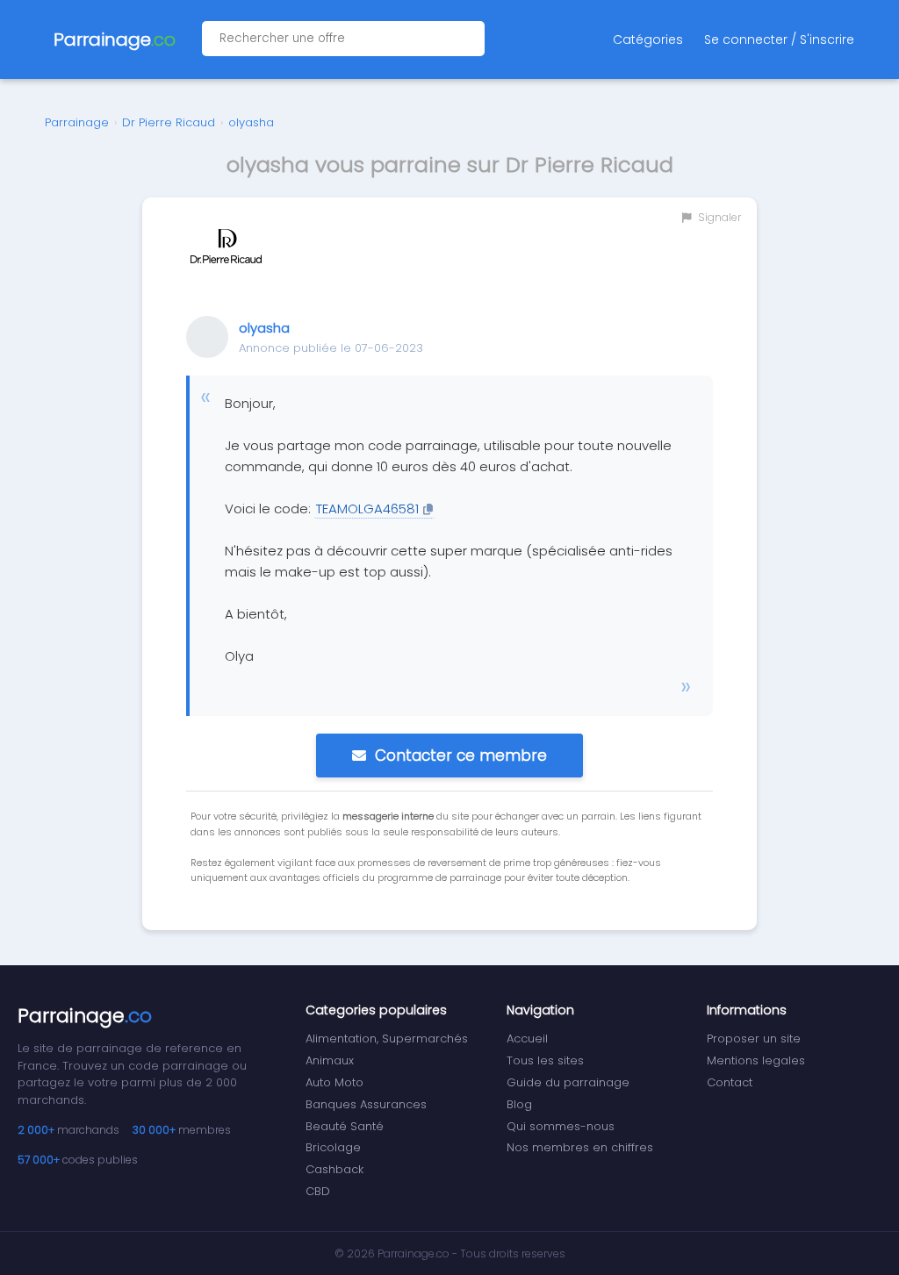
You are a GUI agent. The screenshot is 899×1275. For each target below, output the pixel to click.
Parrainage (77, 122)
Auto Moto (334, 1082)
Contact (729, 1082)
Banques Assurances (366, 1104)
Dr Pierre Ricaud (168, 122)
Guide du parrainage (568, 1082)
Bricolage (333, 1147)
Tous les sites (545, 1060)
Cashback (334, 1169)
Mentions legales (756, 1060)
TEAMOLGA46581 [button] (367, 508)
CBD (318, 1191)
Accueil (527, 1038)
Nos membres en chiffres (580, 1147)
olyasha (251, 122)
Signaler (718, 217)
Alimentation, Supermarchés (387, 1038)
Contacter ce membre (461, 755)
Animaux (330, 1060)
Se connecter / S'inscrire (779, 39)
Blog (519, 1104)
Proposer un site (754, 1038)
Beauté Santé (345, 1126)
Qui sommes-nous (561, 1126)
